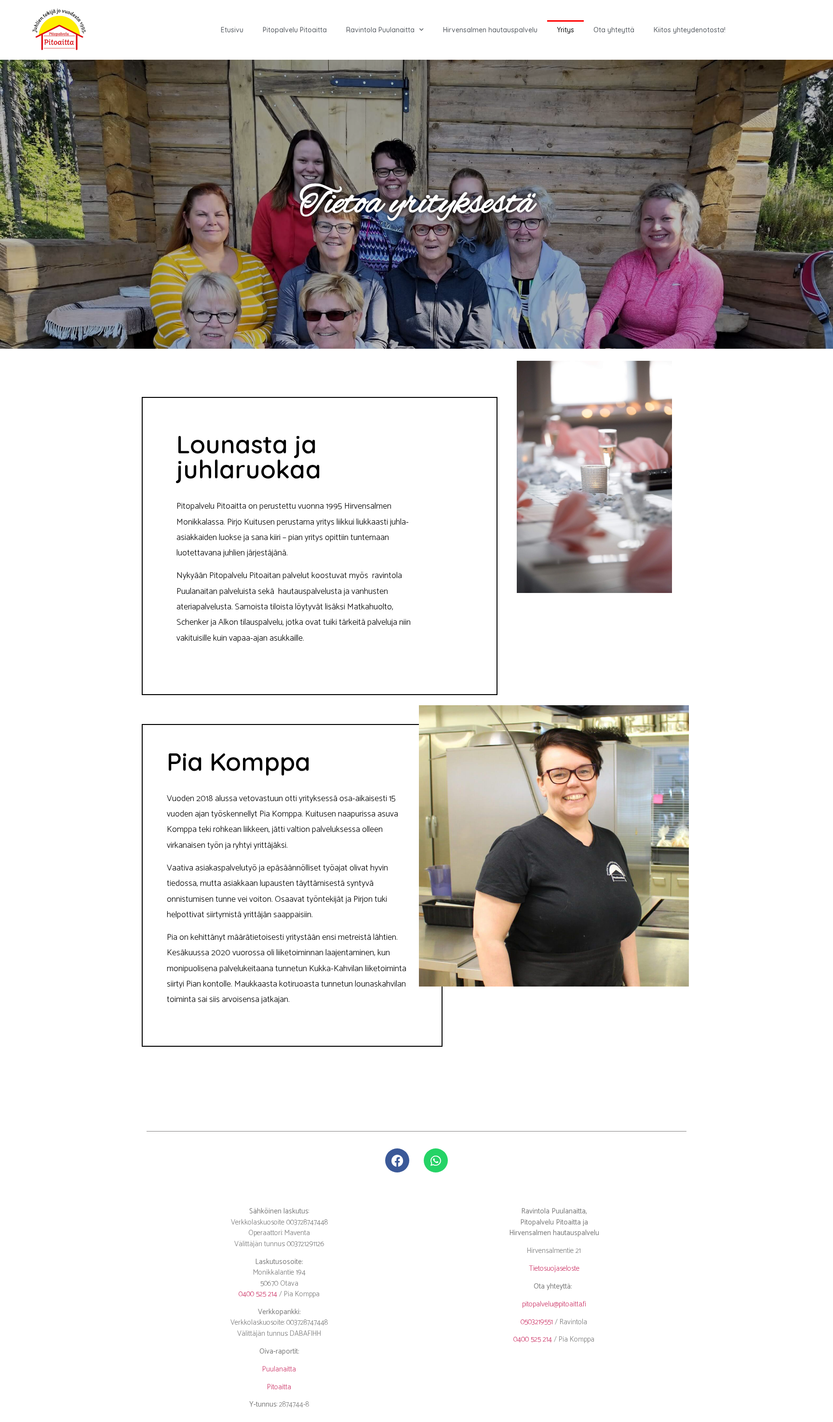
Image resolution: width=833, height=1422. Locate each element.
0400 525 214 (258, 1294)
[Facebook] (397, 1160)
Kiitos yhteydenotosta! (690, 30)
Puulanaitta (279, 1369)
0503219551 (537, 1322)
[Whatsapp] (436, 1160)
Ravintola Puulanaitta (380, 30)
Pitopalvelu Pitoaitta (295, 30)
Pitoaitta (279, 1387)
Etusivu (232, 30)
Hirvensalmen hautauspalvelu (490, 30)
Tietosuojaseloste (554, 1269)
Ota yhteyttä (613, 30)
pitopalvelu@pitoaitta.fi (554, 1304)
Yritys (565, 30)
